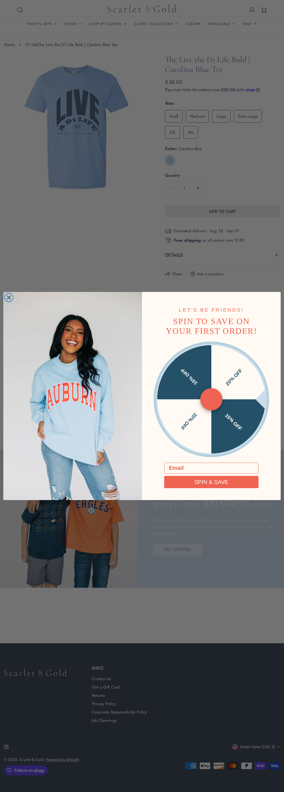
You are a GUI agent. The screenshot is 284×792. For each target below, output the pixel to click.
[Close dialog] (8, 297)
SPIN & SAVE (211, 482)
